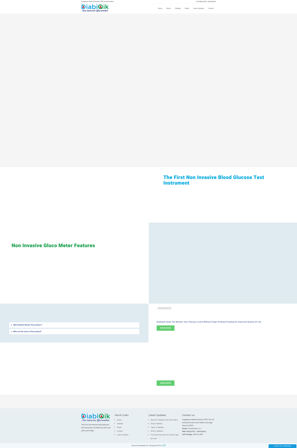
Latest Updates (123, 434)
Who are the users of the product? (27, 331)
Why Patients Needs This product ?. (28, 325)
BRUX (160, 445)
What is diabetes (157, 431)
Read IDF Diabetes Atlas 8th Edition (164, 420)
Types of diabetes (157, 427)
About (119, 420)
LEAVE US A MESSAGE (282, 446)
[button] (74, 325)
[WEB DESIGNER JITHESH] (164, 445)
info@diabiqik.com (194, 428)
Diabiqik (120, 423)
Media (119, 427)
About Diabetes (156, 423)
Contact (120, 431)
